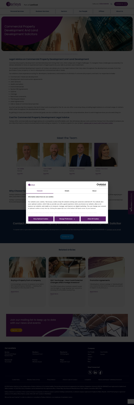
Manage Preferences (65, 219)
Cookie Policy (38, 212)
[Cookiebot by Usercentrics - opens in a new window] (98, 184)
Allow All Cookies (93, 219)
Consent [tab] (39, 191)
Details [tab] (67, 191)
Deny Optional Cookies (40, 219)
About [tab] (94, 191)
